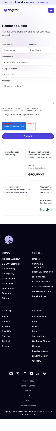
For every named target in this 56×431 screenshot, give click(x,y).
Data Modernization (41, 291)
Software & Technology (38, 265)
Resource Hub (39, 316)
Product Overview (11, 259)
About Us (6, 316)
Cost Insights (8, 278)
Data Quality (8, 273)
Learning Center (40, 356)
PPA (28, 401)
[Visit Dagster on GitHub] (11, 373)
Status (5, 346)
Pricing (5, 298)
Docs (34, 331)
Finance (36, 259)
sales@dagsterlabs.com (11, 111)
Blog (34, 321)
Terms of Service (28, 386)
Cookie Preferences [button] (28, 406)
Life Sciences (38, 276)
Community (37, 346)
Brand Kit (6, 331)
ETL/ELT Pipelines (41, 281)
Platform (6, 253)
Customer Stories (41, 341)
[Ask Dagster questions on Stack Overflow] (38, 373)
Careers (6, 321)
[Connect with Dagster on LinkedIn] (24, 373)
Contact (6, 341)
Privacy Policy (28, 381)
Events (35, 326)
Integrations (8, 288)
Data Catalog (8, 268)
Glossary (36, 360)
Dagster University (41, 351)
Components (8, 283)
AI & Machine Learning (43, 286)
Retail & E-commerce (42, 271)
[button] (51, 10)
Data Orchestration (11, 263)
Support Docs (39, 336)
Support (6, 336)
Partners (6, 326)
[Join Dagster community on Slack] (45, 373)
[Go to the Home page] (11, 10)
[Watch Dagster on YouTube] (31, 373)
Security (28, 391)
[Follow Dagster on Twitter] (18, 373)
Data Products (39, 296)
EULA (28, 396)
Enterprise (7, 293)
